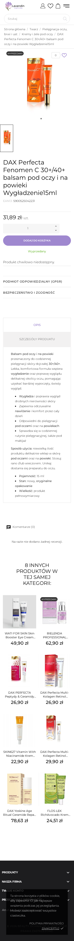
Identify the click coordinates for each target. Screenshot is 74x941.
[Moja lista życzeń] (50, 6)
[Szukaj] (65, 18)
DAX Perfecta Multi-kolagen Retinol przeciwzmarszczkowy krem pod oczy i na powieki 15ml (54, 695)
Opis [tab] (37, 325)
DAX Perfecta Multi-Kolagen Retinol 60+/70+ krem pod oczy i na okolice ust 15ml (54, 754)
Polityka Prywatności (46, 923)
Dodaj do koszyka (37, 240)
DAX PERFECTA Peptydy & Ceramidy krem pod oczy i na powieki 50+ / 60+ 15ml (19, 695)
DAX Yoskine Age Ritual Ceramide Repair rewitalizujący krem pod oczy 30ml (19, 813)
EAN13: (8, 201)
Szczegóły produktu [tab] (37, 339)
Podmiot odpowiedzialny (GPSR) (32, 281)
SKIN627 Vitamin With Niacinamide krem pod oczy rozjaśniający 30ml (19, 754)
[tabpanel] (37, 86)
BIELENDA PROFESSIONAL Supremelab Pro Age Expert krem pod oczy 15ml (54, 635)
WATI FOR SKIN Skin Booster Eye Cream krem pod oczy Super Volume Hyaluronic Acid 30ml (20, 635)
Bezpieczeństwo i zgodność (29, 292)
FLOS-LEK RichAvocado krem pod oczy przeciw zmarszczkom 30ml (54, 813)
